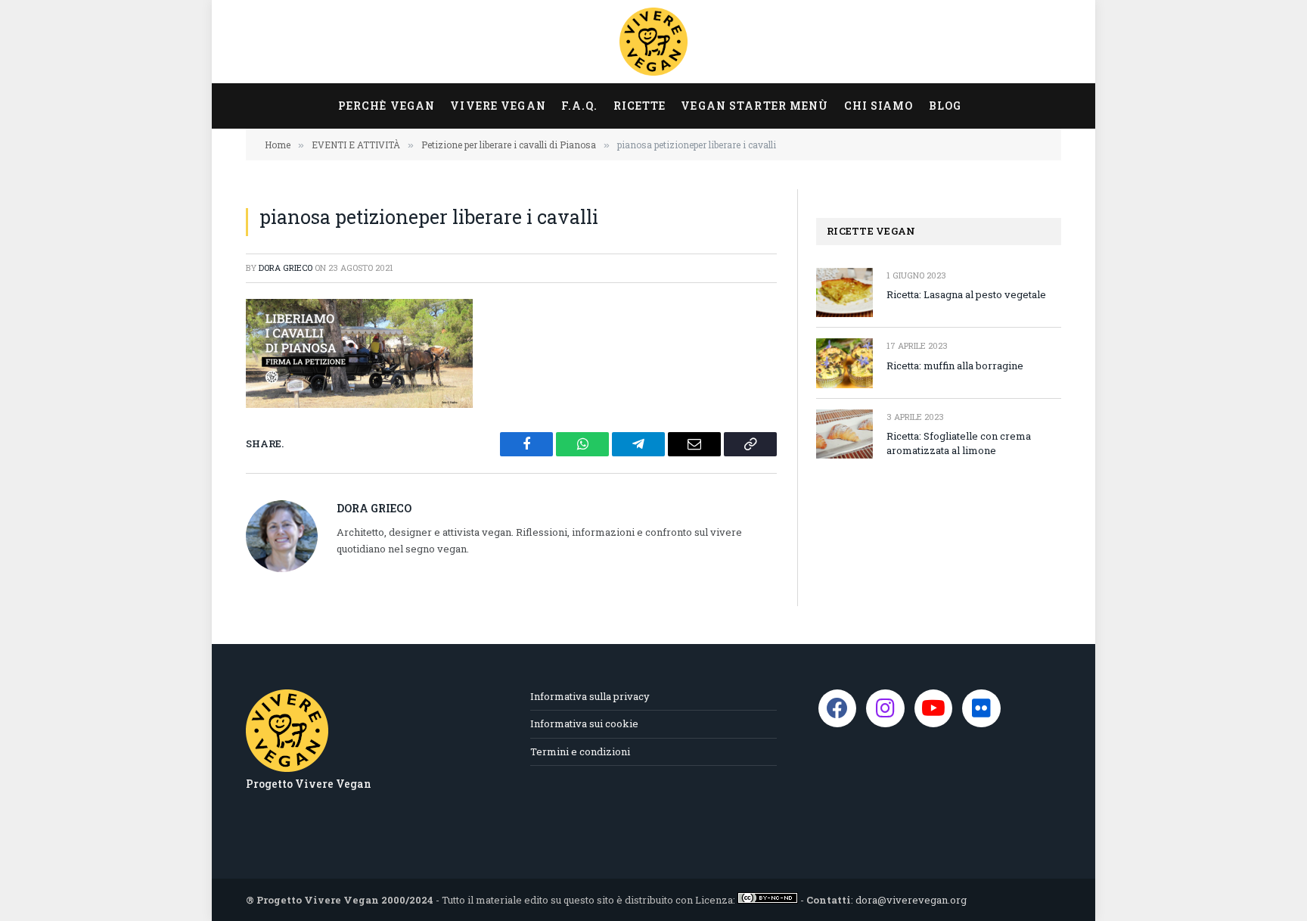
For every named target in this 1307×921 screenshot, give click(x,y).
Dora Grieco (285, 267)
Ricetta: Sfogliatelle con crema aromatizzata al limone (958, 443)
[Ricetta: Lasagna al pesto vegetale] (844, 292)
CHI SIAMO (879, 105)
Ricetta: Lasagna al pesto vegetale (966, 294)
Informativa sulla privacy (590, 696)
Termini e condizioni (580, 751)
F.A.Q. (579, 105)
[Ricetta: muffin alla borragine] (844, 362)
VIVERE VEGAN (497, 105)
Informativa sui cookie (584, 723)
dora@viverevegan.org (911, 900)
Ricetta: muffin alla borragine (954, 365)
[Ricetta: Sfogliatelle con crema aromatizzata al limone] (844, 434)
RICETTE (639, 105)
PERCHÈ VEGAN (386, 105)
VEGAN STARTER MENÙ (754, 105)
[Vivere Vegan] (653, 41)
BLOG (945, 105)
